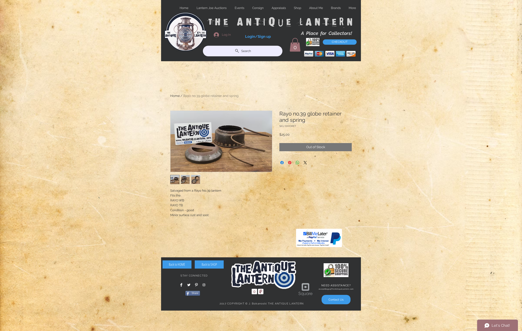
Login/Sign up (258, 36)
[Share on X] (305, 162)
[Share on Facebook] (282, 162)
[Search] (356, 30)
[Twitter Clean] (189, 285)
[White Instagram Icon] (204, 285)
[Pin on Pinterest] (289, 162)
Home (175, 96)
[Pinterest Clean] (196, 285)
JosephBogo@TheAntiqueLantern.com (336, 289)
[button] (295, 45)
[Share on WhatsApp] (297, 162)
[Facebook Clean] (181, 285)
